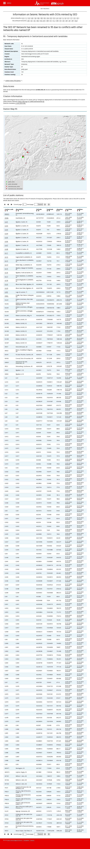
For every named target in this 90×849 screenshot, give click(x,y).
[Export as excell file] (45, 204)
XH (44, 21)
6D (38, 21)
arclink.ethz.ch (40, 90)
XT (51, 21)
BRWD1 (7, 214)
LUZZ (6, 292)
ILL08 (6, 249)
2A (28, 21)
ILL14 (6, 265)
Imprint (32, 840)
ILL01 (6, 222)
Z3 (63, 21)
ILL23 (6, 284)
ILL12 (6, 257)
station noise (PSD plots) (12, 80)
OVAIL (6, 296)
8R (42, 18)
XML (24, 103)
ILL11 (6, 253)
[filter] (7, 211)
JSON (21, 103)
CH (23, 18)
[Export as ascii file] (49, 204)
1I (26, 18)
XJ (65, 18)
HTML (17, 103)
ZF (69, 21)
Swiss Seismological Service (14, 840)
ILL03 (6, 230)
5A (35, 18)
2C (34, 21)
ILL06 (6, 241)
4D (32, 18)
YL (54, 21)
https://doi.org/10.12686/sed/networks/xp (31, 101)
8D (38, 18)
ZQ (76, 21)
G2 (60, 18)
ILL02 (6, 226)
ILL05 (6, 237)
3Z (31, 21)
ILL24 (6, 288)
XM (48, 21)
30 (29, 18)
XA (41, 21)
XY (68, 18)
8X (45, 18)
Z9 (66, 21)
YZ (74, 18)
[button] (7, 3)
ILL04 (6, 233)
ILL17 (6, 276)
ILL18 (6, 280)
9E (51, 18)
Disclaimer (26, 840)
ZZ (77, 18)
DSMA (6, 218)
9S (54, 18)
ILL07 (6, 245)
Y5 (60, 21)
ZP (72, 21)
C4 (57, 18)
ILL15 (6, 269)
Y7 (71, 18)
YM (57, 21)
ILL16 (6, 272)
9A (48, 18)
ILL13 (6, 261)
